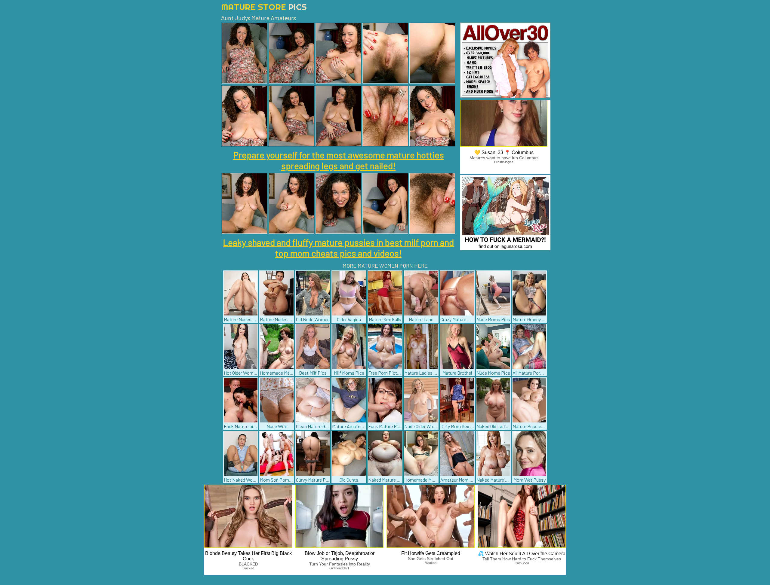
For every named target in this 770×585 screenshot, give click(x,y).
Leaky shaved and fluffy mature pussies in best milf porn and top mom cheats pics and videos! (338, 247)
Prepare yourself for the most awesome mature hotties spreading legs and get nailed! (338, 160)
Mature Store (264, 7)
